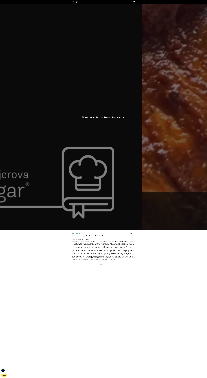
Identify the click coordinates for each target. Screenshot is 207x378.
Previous (130, 233)
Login (122, 1)
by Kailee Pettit (74, 239)
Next (134, 233)
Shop (119, 1)
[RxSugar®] (75, 2)
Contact (126, 1)
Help (130, 1)
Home (73, 233)
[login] (133, 2)
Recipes (78, 233)
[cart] (134, 1)
